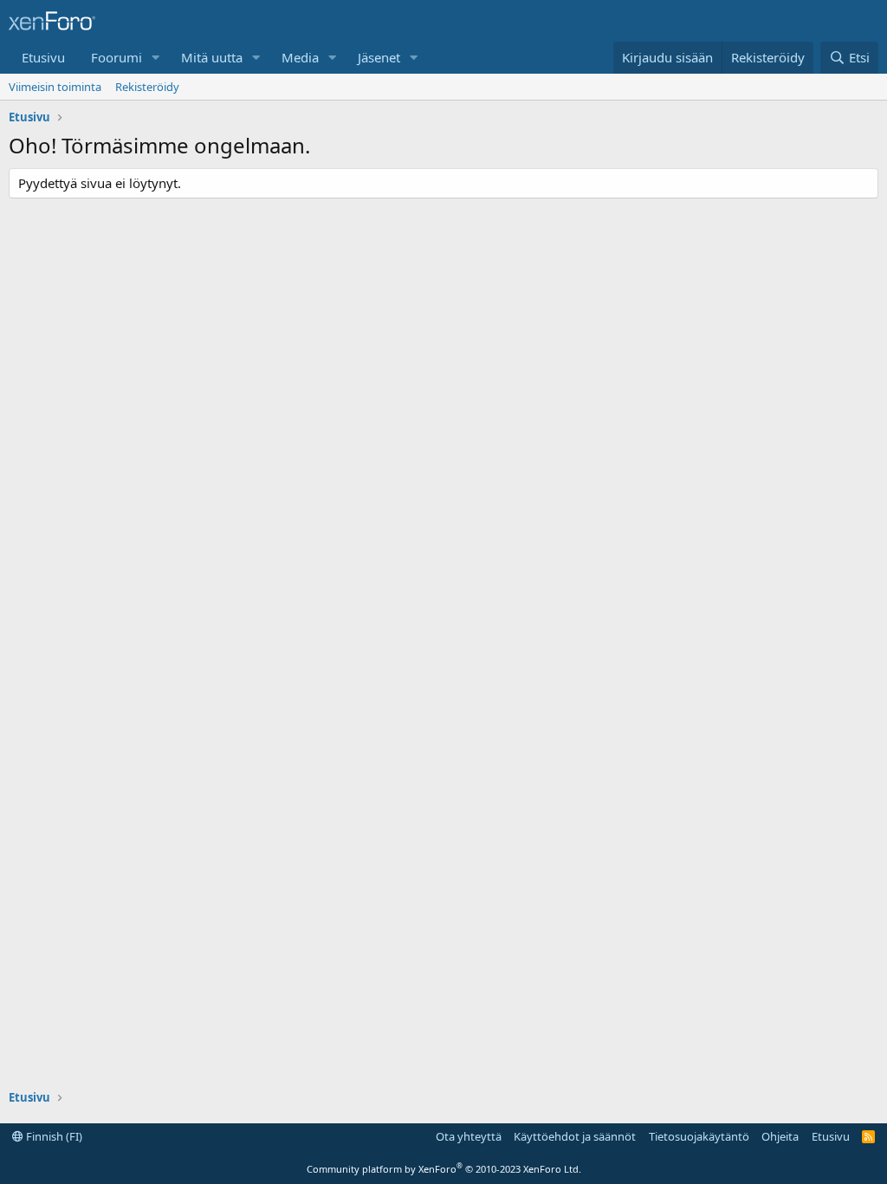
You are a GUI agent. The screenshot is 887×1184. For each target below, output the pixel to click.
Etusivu (43, 57)
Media (300, 57)
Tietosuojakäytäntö (699, 1136)
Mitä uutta (212, 57)
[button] (156, 58)
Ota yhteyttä (469, 1136)
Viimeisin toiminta (55, 86)
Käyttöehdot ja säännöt (575, 1136)
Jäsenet (379, 57)
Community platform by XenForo (444, 1168)
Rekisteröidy (147, 86)
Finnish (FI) (52, 1136)
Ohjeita (780, 1136)
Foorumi (116, 57)
